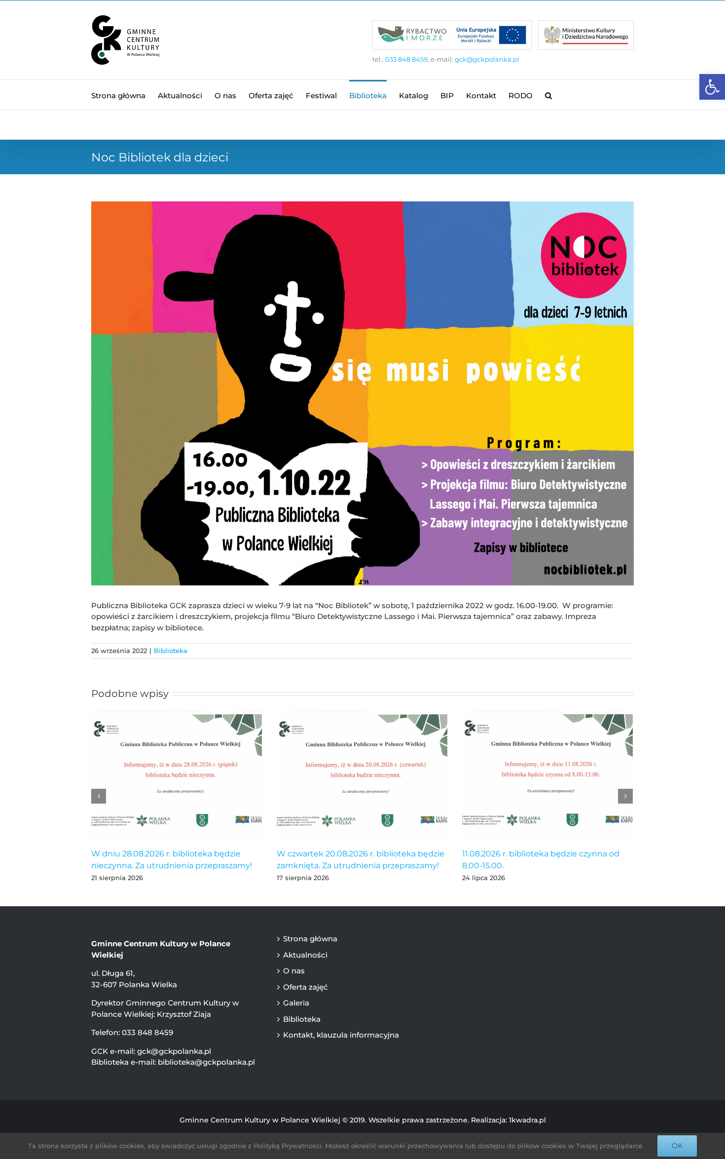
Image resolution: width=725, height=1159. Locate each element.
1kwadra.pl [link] (527, 1120)
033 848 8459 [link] (406, 59)
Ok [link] (677, 1145)
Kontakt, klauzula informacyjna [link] (341, 1035)
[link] (712, 87)
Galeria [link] (296, 1002)
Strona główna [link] (310, 938)
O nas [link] (294, 970)
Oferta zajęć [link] (305, 987)
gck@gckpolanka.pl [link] (487, 59)
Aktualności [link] (305, 955)
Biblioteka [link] (170, 651)
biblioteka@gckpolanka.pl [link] (206, 1062)
